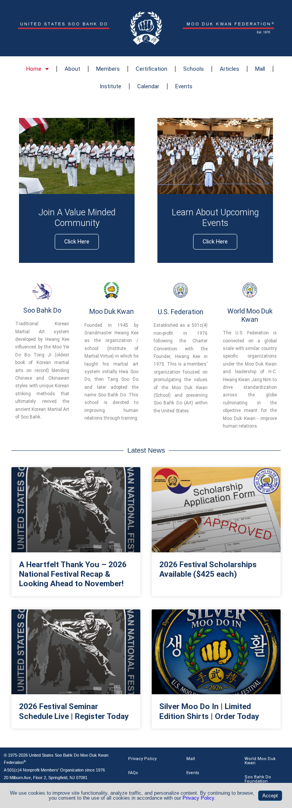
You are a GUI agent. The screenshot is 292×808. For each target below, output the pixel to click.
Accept (270, 795)
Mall (260, 68)
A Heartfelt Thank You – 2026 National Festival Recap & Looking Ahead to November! (73, 574)
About (72, 68)
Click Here (76, 241)
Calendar (148, 86)
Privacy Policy (142, 758)
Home (33, 68)
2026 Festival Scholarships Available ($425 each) (208, 569)
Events (183, 86)
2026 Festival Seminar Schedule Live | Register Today (74, 711)
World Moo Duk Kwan (260, 760)
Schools (193, 68)
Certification (151, 68)
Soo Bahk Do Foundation (257, 779)
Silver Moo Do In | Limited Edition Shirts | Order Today (209, 711)
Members (108, 68)
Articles (229, 68)
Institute (110, 86)
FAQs (133, 772)
